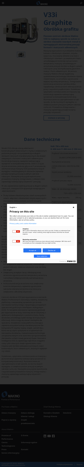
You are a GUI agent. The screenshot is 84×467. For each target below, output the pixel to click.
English (12, 207)
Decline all (51, 250)
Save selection (42, 256)
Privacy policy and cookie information (23, 223)
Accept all (32, 250)
